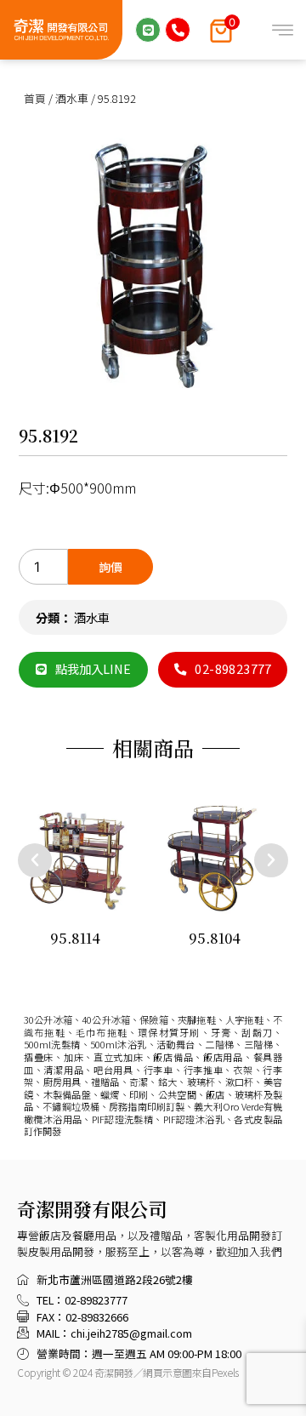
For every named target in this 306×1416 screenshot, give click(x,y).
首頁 (35, 98)
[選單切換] (283, 30)
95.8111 (256, 938)
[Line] (148, 30)
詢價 (110, 566)
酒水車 (71, 98)
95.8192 (48, 435)
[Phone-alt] (177, 30)
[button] (35, 860)
